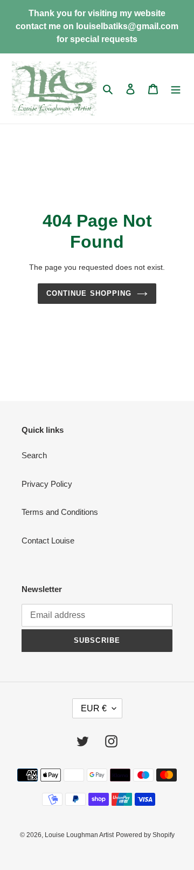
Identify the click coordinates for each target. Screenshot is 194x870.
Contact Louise (48, 540)
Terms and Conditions (60, 511)
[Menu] (175, 88)
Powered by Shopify (145, 835)
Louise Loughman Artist (79, 835)
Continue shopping (88, 293)
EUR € (94, 708)
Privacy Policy (47, 483)
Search (34, 455)
